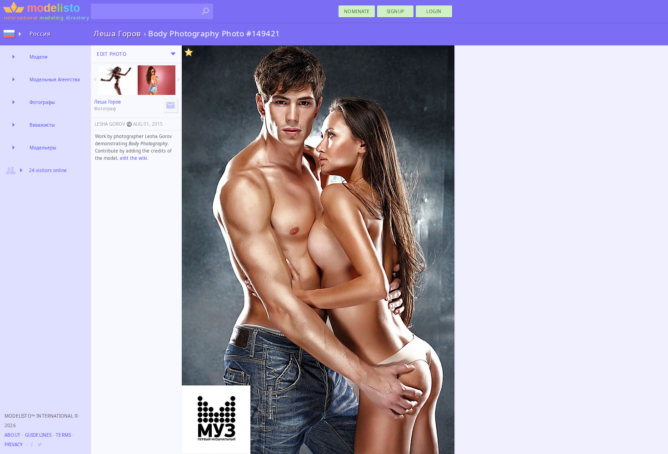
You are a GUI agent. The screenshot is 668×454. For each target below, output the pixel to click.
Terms (63, 435)
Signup (395, 11)
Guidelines (38, 435)
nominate (357, 11)
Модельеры (43, 147)
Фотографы (42, 102)
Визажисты (42, 125)
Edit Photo (111, 54)
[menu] (173, 54)
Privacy (14, 444)
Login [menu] (434, 11)
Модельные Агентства (55, 79)
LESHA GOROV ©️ (113, 124)
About (12, 435)
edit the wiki (133, 158)
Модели (38, 57)
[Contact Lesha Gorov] (170, 105)
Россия (40, 34)
